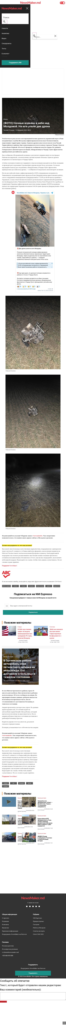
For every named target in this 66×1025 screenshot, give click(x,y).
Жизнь (5, 119)
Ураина (48, 586)
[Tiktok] (36, 906)
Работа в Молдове (39, 928)
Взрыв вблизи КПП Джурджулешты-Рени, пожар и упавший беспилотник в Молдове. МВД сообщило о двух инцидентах (45, 822)
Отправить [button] (3, 1002)
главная (23, 586)
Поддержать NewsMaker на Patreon (14, 934)
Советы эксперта (39, 931)
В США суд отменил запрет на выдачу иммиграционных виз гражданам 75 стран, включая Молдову (25, 634)
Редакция (5, 921)
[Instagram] (33, 906)
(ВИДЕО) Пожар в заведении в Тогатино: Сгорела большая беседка (45, 838)
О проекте (5, 918)
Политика (52, 627)
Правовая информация (10, 931)
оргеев (29, 783)
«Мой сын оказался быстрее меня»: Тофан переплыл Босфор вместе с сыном (56, 634)
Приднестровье (38, 921)
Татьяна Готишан (8, 130)
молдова (31, 586)
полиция (5, 786)
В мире (20, 627)
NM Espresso (37, 918)
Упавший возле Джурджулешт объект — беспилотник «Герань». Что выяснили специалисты (45, 803)
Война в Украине (6, 586)
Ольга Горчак (41, 810)
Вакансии (5, 928)
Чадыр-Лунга (57, 586)
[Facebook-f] (27, 906)
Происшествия (8, 657)
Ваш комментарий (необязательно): (20, 989)
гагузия (15, 586)
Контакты (5, 924)
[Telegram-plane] (39, 906)
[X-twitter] (30, 906)
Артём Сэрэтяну (22, 811)
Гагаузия (36, 924)
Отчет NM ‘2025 (38, 934)
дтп (13, 783)
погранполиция (40, 586)
